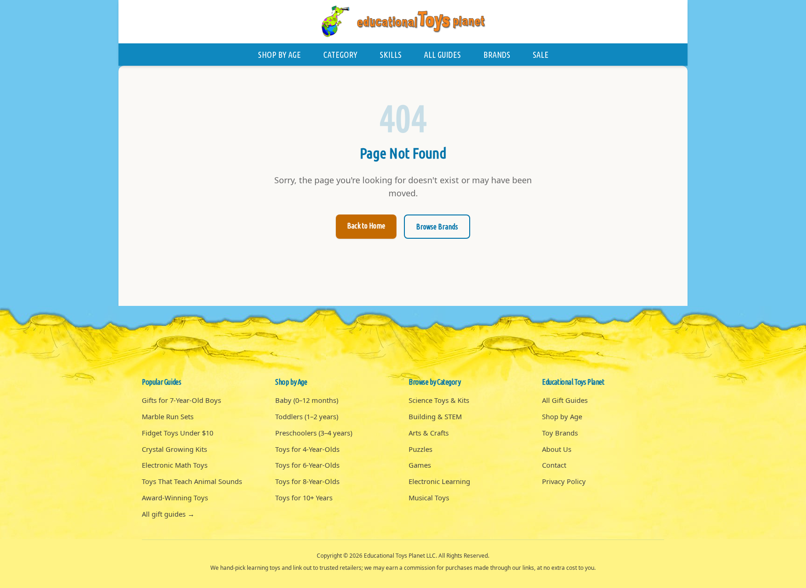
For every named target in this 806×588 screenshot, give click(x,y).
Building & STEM (435, 416)
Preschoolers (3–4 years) (313, 432)
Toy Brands (560, 432)
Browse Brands (437, 226)
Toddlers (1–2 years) (306, 416)
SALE (541, 54)
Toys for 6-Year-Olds (307, 465)
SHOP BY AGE (279, 54)
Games (420, 465)
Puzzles (420, 449)
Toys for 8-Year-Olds (307, 481)
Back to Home (366, 225)
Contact (554, 465)
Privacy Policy (564, 481)
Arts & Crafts (429, 432)
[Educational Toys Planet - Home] (403, 22)
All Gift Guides (565, 400)
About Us (556, 449)
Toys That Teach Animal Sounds (192, 481)
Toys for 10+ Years (304, 497)
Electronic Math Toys (175, 465)
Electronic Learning (439, 481)
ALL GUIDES (442, 54)
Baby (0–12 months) (306, 400)
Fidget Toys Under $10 (177, 432)
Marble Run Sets (168, 416)
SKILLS (391, 54)
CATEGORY (340, 54)
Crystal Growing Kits (174, 449)
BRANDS (496, 54)
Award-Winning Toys (175, 497)
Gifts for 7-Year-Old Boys (181, 400)
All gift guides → (168, 514)
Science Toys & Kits (439, 400)
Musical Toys (429, 497)
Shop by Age (562, 416)
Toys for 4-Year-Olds (307, 449)
